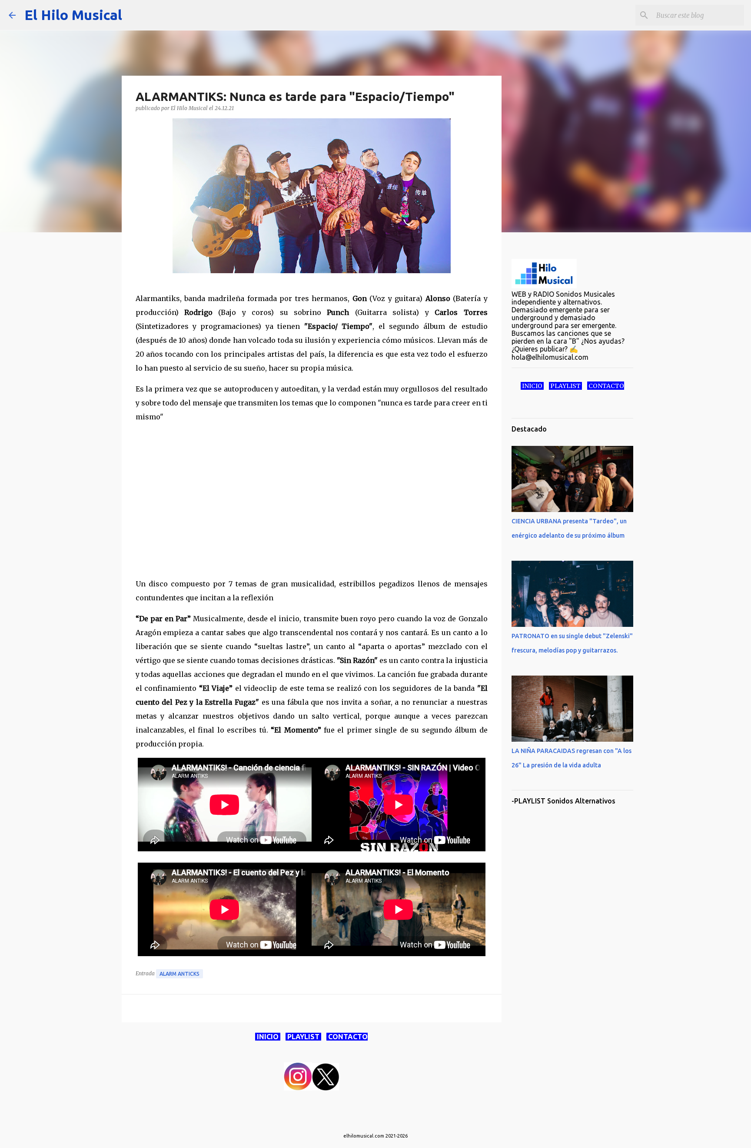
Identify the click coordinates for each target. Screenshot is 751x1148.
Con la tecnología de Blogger (381, 1118)
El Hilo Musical (73, 15)
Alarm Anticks (179, 974)
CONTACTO (347, 1037)
